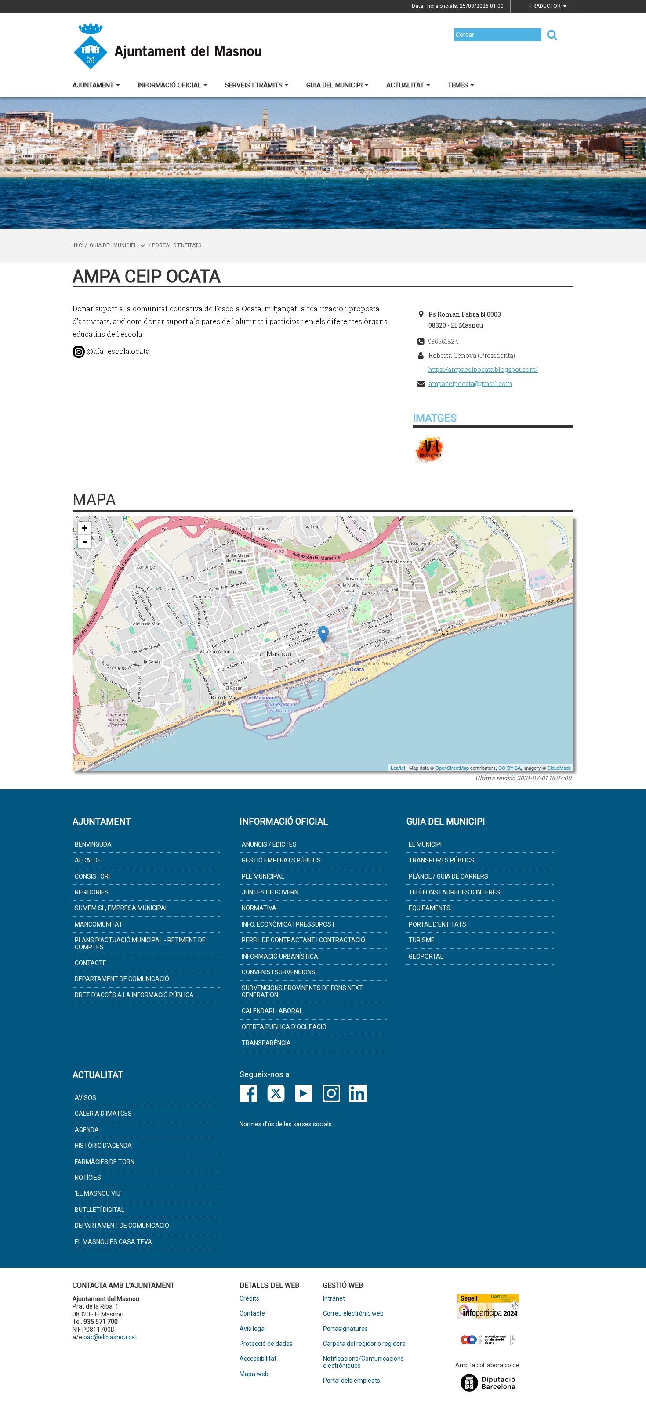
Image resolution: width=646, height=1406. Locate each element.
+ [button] (84, 528)
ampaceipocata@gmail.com (470, 383)
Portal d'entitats (176, 245)
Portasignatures (345, 1329)
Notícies (88, 1177)
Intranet (334, 1298)
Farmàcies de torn (104, 1161)
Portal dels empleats (351, 1380)
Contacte (90, 962)
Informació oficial (169, 85)
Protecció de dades (266, 1344)
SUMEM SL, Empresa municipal (121, 908)
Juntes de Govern (270, 892)
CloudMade (559, 767)
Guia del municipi (334, 85)
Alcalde (88, 860)
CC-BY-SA (509, 767)
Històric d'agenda (103, 1145)
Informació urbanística (280, 956)
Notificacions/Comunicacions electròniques (363, 1362)
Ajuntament (93, 85)
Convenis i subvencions (279, 972)
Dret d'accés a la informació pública (134, 995)
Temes (458, 85)
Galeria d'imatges (103, 1113)
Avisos (85, 1097)
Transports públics (441, 860)
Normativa (259, 908)
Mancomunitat (99, 924)
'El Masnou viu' (98, 1193)
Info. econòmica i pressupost (288, 924)
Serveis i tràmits (254, 85)
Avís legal (253, 1329)
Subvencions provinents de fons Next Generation (302, 991)
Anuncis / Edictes (269, 844)
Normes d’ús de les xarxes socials (286, 1124)
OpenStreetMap (452, 767)
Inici (78, 245)
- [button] (85, 541)
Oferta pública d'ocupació (284, 1027)
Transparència (266, 1042)
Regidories (92, 892)
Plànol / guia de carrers (448, 876)
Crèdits (249, 1298)
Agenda (87, 1129)
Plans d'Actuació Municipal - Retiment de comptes (140, 943)
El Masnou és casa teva (113, 1241)
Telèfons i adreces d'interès (454, 892)
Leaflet (398, 767)
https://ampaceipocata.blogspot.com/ (483, 369)
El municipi (425, 844)
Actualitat (405, 85)
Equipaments (429, 908)
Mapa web (254, 1374)
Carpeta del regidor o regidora (364, 1344)
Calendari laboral (272, 1010)
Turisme (422, 940)
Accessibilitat (258, 1359)
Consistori (92, 876)
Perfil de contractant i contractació (303, 940)
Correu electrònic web (353, 1313)
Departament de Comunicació (122, 978)
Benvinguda (93, 844)
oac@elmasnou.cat (110, 1337)
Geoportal (426, 956)
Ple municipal (263, 876)
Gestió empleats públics (281, 860)
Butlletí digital (99, 1209)
